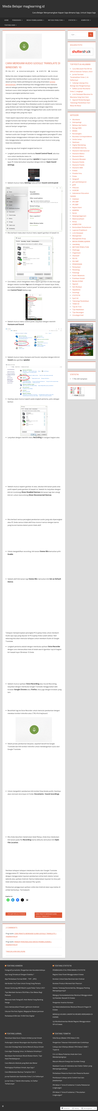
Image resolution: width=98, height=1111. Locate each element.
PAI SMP (75, 261)
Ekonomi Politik (78, 162)
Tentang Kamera (15, 965)
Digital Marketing (79, 145)
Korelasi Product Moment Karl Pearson (67, 983)
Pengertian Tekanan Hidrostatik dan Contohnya (71, 1042)
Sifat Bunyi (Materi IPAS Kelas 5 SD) (66, 1038)
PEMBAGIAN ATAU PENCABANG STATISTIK (69, 970)
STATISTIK (72, 20)
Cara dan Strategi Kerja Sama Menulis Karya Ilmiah (24, 1047)
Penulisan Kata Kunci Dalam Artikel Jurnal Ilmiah (23, 1038)
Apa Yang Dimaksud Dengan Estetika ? (19, 974)
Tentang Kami (9, 25)
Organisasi (76, 253)
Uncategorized (77, 315)
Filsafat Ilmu (77, 173)
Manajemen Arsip (79, 238)
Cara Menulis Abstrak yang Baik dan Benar (21, 1063)
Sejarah (75, 284)
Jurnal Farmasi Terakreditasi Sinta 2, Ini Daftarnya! (79, 77)
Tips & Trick (76, 307)
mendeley (76, 244)
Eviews (74, 170)
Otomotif (75, 256)
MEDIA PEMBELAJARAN (34, 20)
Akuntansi (76, 119)
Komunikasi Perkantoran (81, 227)
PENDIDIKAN (16, 20)
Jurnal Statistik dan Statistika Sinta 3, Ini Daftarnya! (24, 1076)
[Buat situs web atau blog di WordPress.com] (3, 1106)
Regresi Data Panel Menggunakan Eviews (68, 974)
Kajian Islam (77, 207)
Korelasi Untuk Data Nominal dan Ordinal (68, 979)
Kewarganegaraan (79, 216)
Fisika (74, 176)
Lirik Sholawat (77, 233)
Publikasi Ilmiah (78, 278)
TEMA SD (75, 304)
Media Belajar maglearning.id (23, 6)
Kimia (74, 222)
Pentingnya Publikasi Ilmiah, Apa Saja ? (20, 1067)
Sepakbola (76, 290)
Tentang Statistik (63, 965)
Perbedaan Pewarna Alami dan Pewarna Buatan (71, 1073)
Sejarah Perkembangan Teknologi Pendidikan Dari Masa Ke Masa (80, 103)
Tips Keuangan (78, 312)
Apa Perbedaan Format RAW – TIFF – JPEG (21, 979)
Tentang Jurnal (14, 1033)
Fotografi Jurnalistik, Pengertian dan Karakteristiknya (25, 970)
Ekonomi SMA (77, 168)
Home (6, 20)
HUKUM (75, 190)
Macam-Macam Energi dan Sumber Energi (69, 1061)
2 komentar (54, 71)
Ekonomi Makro (78, 153)
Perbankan (76, 267)
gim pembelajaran (79, 182)
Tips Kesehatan (78, 309)
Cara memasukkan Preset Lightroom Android (22, 1007)
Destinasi (75, 142)
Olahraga (76, 250)
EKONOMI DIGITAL (79, 148)
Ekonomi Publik (78, 165)
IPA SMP (75, 202)
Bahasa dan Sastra (79, 125)
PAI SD (74, 258)
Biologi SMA (77, 128)
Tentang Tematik (62, 1033)
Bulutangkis (77, 134)
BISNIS (74, 131)
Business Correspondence (82, 136)
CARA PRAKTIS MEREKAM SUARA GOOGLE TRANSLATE (46, 915)
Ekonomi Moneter (79, 159)
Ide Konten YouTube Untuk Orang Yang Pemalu (23, 983)
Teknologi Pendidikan (80, 301)
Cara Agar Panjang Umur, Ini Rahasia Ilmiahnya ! (23, 1051)
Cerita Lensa (77, 139)
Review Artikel (77, 281)
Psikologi (75, 273)
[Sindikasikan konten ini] (5, 965)
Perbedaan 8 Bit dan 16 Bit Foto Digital (19, 1016)
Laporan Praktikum (79, 230)
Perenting (76, 270)
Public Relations (78, 275)
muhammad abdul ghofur (27, 71)
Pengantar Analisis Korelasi (63, 1002)
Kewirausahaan (78, 219)
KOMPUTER (85, 20)
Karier (74, 213)
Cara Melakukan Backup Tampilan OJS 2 (20, 1072)
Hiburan (75, 187)
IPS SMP (75, 204)
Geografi (75, 179)
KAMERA (75, 210)
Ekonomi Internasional (80, 151)
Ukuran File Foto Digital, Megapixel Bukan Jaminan (24, 1011)
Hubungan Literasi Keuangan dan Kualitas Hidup (23, 1042)
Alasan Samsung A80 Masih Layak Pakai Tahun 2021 (25, 988)
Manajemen (76, 236)
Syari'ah (75, 298)
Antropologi (76, 122)
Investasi (75, 199)
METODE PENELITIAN (55, 20)
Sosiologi (75, 292)
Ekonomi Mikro (78, 156)
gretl (74, 185)
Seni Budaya (77, 287)
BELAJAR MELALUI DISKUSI (15, 914)
